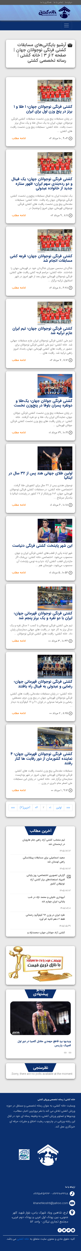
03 (36, 807)
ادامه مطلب (19, 138)
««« (68, 807)
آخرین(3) (25, 807)
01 (50, 807)
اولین (59, 807)
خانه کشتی (22, 1239)
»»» (13, 807)
